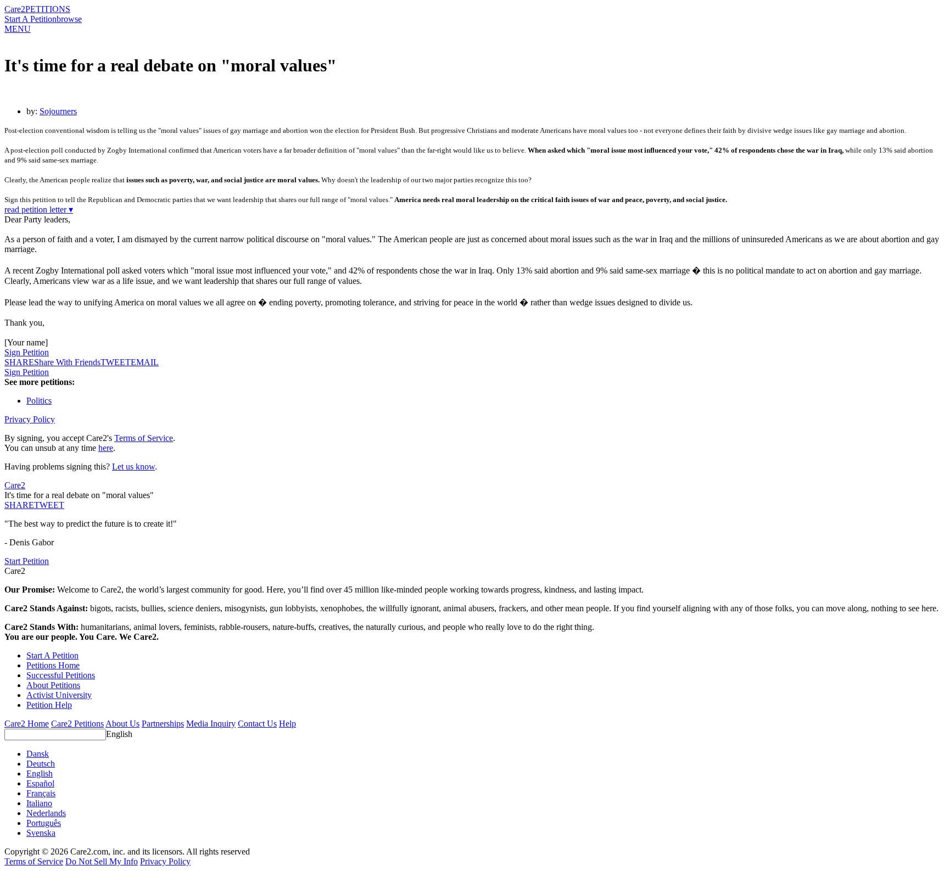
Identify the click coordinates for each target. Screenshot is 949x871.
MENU (17, 29)
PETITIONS (47, 9)
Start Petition (26, 561)
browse (69, 19)
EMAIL (145, 362)
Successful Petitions (60, 675)
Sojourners (58, 111)
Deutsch (40, 763)
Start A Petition (30, 19)
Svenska (40, 833)
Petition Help (49, 705)
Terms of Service (143, 438)
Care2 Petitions (77, 723)
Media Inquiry (211, 723)
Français (40, 793)
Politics (39, 400)
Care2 (14, 9)
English (119, 734)
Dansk (37, 753)
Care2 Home (26, 723)
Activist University (59, 695)
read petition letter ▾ (38, 209)
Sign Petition (26, 352)
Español (40, 783)
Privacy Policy (29, 419)
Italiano (39, 803)
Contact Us (257, 723)
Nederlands (46, 813)
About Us (122, 723)
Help (287, 723)
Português (43, 823)
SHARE (19, 505)
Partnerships (163, 723)
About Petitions (53, 685)
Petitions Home (53, 665)
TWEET (116, 362)
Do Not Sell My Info (101, 861)
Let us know (133, 466)
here (105, 448)
